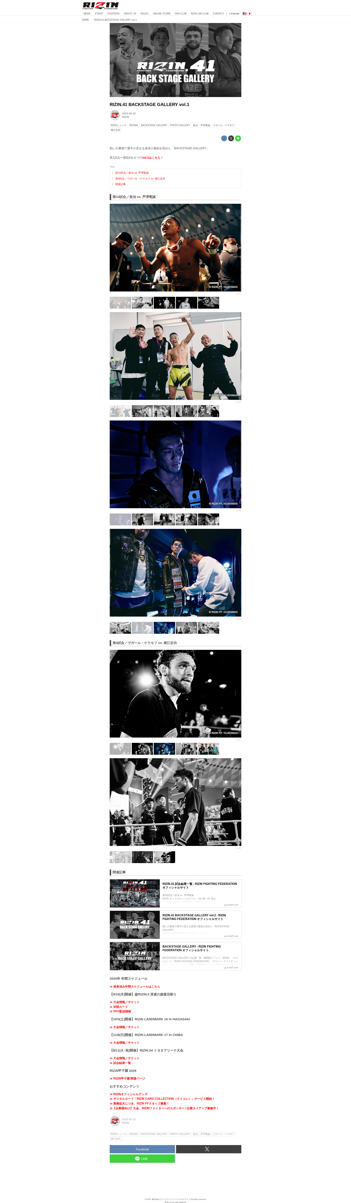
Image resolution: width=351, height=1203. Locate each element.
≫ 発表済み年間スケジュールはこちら (135, 986)
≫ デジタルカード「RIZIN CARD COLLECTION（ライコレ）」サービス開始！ (162, 1098)
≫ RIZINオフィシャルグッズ (128, 1094)
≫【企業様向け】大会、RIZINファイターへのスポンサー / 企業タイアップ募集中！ (164, 1108)
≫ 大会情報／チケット (125, 1002)
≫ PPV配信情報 (120, 1011)
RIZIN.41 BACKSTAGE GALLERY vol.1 (149, 104)
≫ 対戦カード (119, 1006)
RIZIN (125, 116)
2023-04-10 (129, 113)
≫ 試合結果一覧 (120, 1062)
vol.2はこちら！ (152, 157)
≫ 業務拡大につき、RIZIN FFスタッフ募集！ (139, 1103)
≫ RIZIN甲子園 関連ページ (127, 1078)
